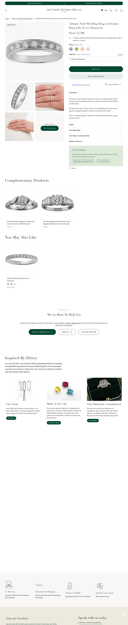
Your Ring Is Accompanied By (79, 136)
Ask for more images (49, 128)
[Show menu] (6, 10)
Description (73, 92)
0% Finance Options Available (93, 3)
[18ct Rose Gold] (82, 49)
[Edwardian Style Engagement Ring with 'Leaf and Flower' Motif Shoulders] (21, 202)
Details (71, 124)
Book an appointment (85, 161)
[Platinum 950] (71, 49)
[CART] (121, 10)
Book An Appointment (96, 76)
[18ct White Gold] (88, 49)
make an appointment (73, 323)
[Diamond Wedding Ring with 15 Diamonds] (21, 259)
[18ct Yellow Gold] (76, 49)
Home (7, 18)
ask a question (60, 323)
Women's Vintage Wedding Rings (22, 18)
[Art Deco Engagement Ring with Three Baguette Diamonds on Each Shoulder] (57, 202)
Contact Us (105, 161)
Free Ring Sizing (74, 130)
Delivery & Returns (75, 141)
